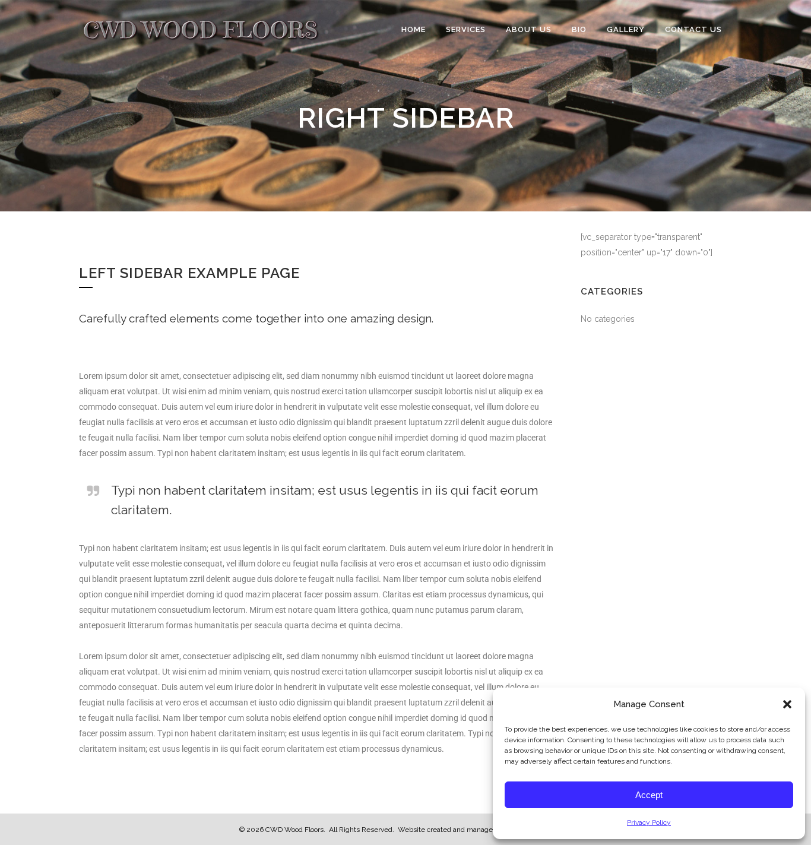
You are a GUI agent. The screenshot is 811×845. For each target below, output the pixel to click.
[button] (787, 704)
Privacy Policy (649, 822)
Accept (649, 795)
